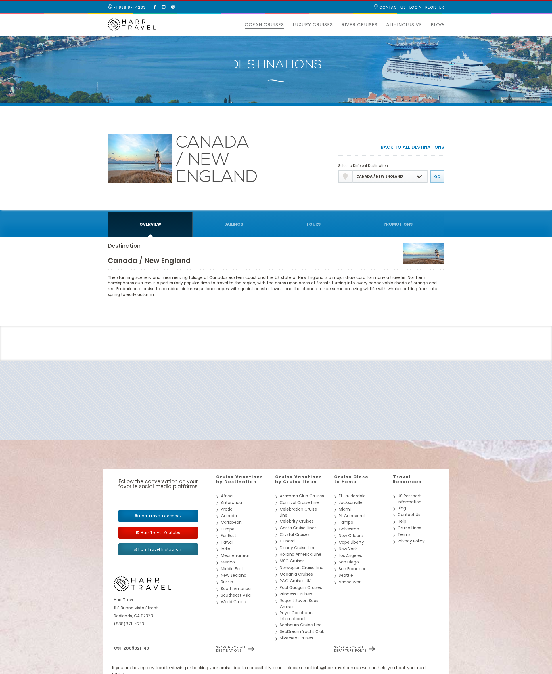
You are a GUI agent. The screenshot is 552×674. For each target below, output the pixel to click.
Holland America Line (300, 554)
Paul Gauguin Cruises (301, 587)
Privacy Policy (411, 541)
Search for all (231, 649)
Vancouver (350, 582)
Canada (229, 516)
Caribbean (231, 522)
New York (348, 549)
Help (402, 521)
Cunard (287, 541)
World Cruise (233, 602)
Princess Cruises (296, 594)
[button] (236, 25)
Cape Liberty (351, 542)
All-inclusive (404, 24)
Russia (227, 582)
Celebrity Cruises (297, 521)
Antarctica (231, 502)
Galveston (349, 529)
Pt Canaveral (352, 516)
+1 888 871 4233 (129, 7)
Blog (437, 24)
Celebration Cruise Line (298, 512)
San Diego (349, 562)
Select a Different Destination (363, 165)
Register (434, 7)
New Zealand (233, 575)
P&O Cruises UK (295, 581)
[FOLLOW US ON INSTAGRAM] (173, 7)
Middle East (232, 569)
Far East (228, 535)
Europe (228, 529)
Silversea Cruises (296, 638)
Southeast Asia (236, 595)
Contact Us (392, 7)
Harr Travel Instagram (160, 549)
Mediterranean (235, 555)
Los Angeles (350, 555)
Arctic (227, 509)
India (225, 549)
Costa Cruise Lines (298, 528)
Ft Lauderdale (352, 496)
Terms (404, 534)
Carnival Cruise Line (299, 502)
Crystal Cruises (295, 534)
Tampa (346, 522)
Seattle (346, 575)
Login (415, 7)
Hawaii (227, 542)
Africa (227, 496)
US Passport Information (409, 499)
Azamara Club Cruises (302, 496)
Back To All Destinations (412, 148)
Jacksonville (351, 502)
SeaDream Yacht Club (302, 631)
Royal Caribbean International (296, 616)
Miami (345, 509)
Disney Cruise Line (298, 548)
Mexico (228, 562)
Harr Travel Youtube (160, 532)
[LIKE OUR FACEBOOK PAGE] (155, 7)
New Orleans (351, 535)
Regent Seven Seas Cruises (299, 604)
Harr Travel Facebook (160, 515)
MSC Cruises (292, 561)
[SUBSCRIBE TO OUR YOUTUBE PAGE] (164, 7)
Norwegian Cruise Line (301, 567)
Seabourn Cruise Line (301, 625)
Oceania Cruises (296, 574)
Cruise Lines (409, 528)
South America (236, 588)
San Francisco (353, 569)
